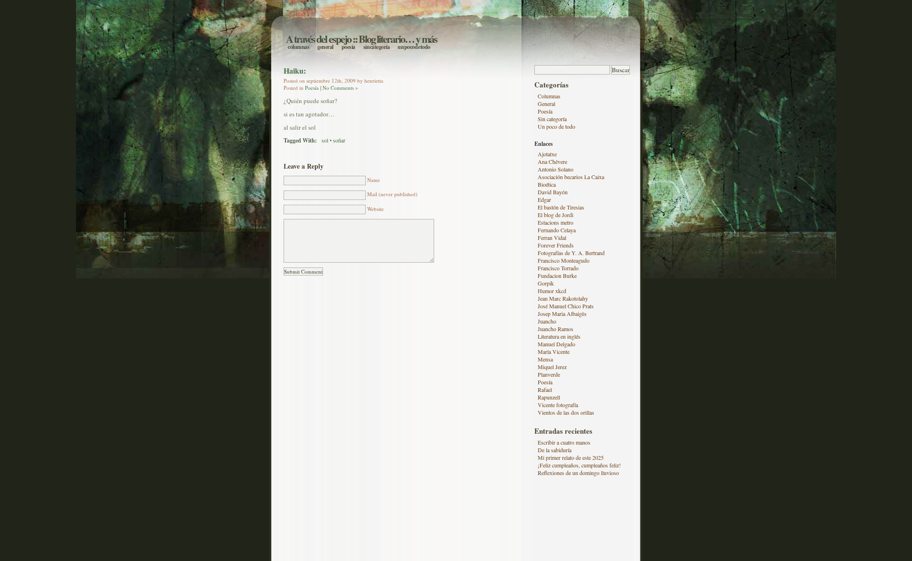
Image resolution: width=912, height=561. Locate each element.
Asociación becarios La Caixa (571, 177)
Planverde (549, 374)
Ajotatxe (547, 154)
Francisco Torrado (558, 268)
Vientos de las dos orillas (566, 412)
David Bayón (553, 192)
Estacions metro (555, 222)
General (325, 47)
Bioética (547, 184)
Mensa (545, 359)
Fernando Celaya (557, 230)
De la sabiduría (554, 450)
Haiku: (295, 70)
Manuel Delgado (556, 344)
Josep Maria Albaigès (562, 313)
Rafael (545, 389)
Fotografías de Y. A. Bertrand (571, 253)
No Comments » (340, 87)
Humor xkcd (552, 291)
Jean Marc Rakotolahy (563, 298)
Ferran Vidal (552, 237)
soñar (339, 140)
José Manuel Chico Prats (566, 306)
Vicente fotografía (558, 405)
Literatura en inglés (559, 336)
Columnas (298, 47)
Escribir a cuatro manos (564, 442)
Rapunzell (549, 397)
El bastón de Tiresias (561, 207)
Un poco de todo (414, 47)
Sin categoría (376, 47)
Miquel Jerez (552, 367)
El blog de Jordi (555, 215)
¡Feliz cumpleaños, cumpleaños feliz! (579, 465)
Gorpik (546, 283)
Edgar (544, 199)
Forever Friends (556, 245)
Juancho (547, 321)
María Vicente (554, 351)
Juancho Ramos (555, 329)
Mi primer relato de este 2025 (571, 457)
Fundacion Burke (557, 275)
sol (325, 140)
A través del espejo (318, 39)
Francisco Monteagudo (563, 260)
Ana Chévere (552, 161)
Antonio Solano (555, 169)
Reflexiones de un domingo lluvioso (578, 472)
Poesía (348, 47)
